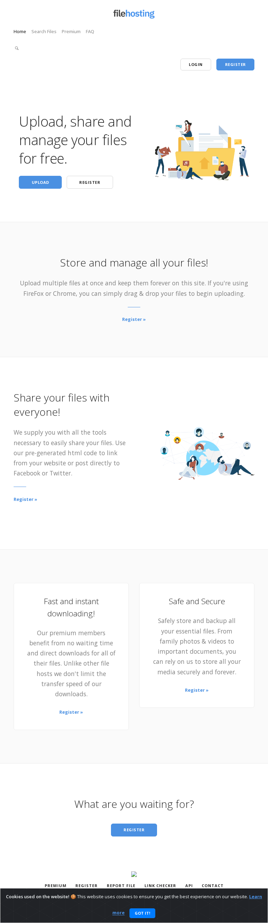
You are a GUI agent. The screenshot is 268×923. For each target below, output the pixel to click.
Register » (134, 319)
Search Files (44, 31)
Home (20, 31)
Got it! (142, 913)
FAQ (90, 31)
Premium (71, 31)
